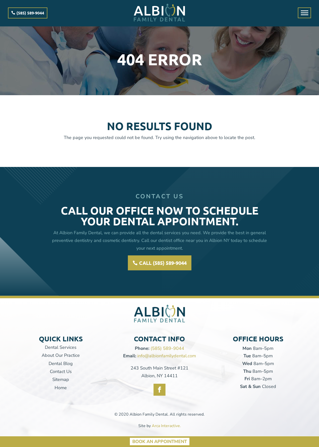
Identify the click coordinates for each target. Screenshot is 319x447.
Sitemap (60, 379)
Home (61, 388)
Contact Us (61, 371)
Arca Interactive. (166, 426)
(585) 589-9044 (30, 12)
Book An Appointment (159, 441)
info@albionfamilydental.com (166, 356)
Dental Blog (61, 364)
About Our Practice (61, 355)
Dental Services (61, 347)
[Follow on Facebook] (159, 390)
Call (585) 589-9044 (163, 263)
